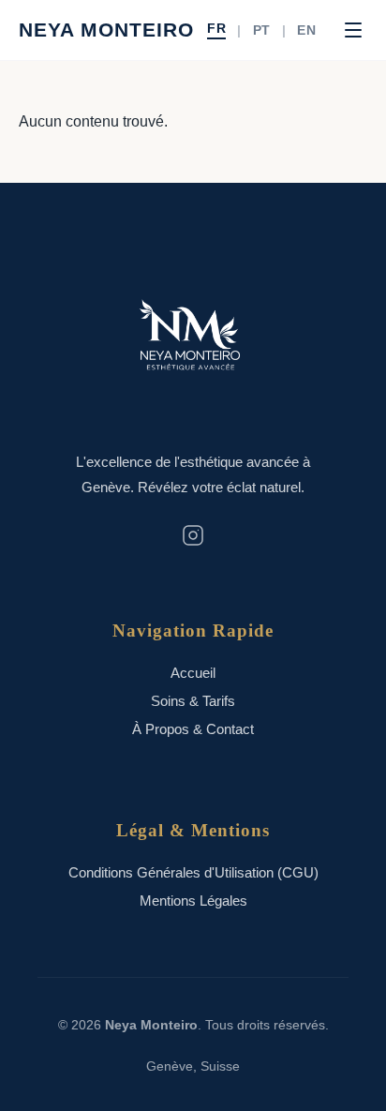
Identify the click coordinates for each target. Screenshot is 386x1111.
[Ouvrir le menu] (353, 30)
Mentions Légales (193, 900)
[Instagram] (193, 537)
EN (306, 30)
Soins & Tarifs (193, 701)
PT (262, 30)
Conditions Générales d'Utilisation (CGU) (193, 872)
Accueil (193, 673)
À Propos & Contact (193, 729)
